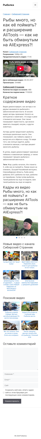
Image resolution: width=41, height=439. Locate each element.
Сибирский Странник (20, 14)
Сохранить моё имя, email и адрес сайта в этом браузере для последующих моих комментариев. (20, 392)
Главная (6, 14)
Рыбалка (8, 4)
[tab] (16, 237)
